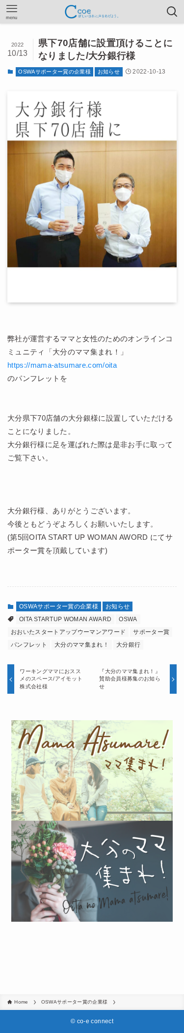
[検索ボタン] (172, 12)
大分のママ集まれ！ (81, 644)
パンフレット (29, 644)
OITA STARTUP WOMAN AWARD (65, 619)
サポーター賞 (151, 632)
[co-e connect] (92, 12)
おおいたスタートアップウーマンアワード (68, 632)
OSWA (128, 619)
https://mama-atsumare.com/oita (62, 365)
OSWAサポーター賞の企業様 (54, 72)
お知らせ (109, 72)
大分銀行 (128, 644)
